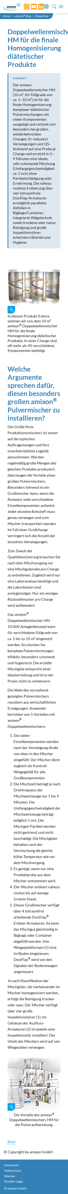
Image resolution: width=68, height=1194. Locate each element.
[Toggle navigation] (61, 6)
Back (11, 1141)
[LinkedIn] (38, 6)
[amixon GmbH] (12, 6)
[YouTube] (31, 6)
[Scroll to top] (58, 1184)
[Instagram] (23, 6)
